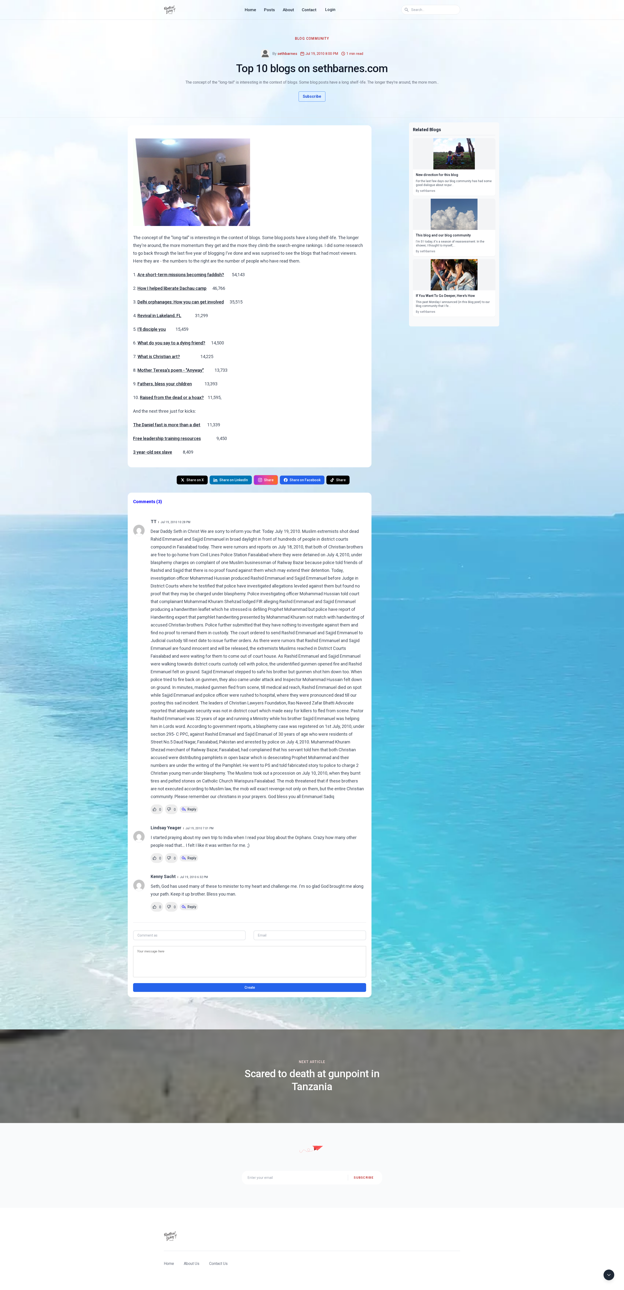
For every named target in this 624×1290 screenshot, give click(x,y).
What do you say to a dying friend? (171, 342)
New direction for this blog (437, 175)
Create (249, 987)
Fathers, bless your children (164, 383)
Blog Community (312, 38)
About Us (191, 1263)
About (288, 9)
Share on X (195, 480)
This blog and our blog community (443, 235)
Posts (269, 9)
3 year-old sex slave (152, 452)
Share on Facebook (305, 480)
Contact (309, 9)
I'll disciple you (151, 329)
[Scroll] (609, 1275)
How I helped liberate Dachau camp (171, 288)
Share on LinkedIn (233, 480)
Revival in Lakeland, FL (159, 315)
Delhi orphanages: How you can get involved (180, 301)
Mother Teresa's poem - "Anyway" (170, 370)
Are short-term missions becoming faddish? (180, 274)
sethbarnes (287, 53)
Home (250, 9)
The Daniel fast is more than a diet (166, 424)
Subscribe (312, 96)
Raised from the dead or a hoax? (172, 397)
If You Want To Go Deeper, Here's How (445, 296)
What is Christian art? (158, 356)
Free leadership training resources (167, 438)
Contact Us (218, 1263)
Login (330, 9)
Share (268, 480)
